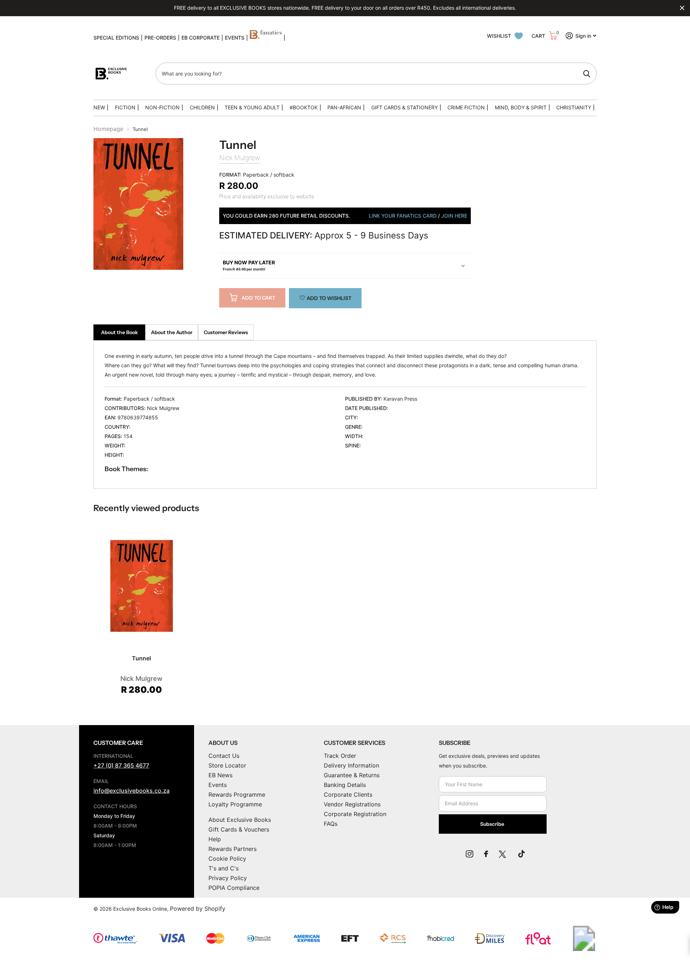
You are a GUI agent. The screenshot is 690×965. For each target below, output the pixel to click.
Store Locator (227, 765)
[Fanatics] (266, 38)
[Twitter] (503, 854)
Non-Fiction (162, 107)
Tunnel (141, 658)
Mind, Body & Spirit (521, 107)
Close (682, 8)
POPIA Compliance (233, 887)
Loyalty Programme (235, 804)
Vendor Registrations (352, 804)
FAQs (330, 823)
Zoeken (587, 74)
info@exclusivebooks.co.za (131, 790)
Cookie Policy (227, 858)
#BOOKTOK (304, 107)
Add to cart (258, 298)
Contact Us (223, 755)
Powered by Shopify (197, 908)
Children (202, 107)
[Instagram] (469, 854)
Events (217, 784)
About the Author (171, 332)
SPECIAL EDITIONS (116, 38)
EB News (220, 775)
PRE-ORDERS (160, 38)
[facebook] (486, 854)
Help (214, 839)
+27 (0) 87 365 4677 (121, 765)
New (99, 107)
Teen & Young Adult (252, 107)
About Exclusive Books (239, 819)
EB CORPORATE (200, 38)
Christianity (573, 107)
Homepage (108, 128)
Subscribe (492, 824)
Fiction (125, 107)
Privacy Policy (227, 878)
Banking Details (345, 784)
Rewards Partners (232, 848)
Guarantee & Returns (352, 775)
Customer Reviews (226, 332)
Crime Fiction (466, 107)
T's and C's (223, 868)
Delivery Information (351, 765)
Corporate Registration (355, 814)
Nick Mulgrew (239, 157)
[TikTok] (521, 854)
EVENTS (234, 38)
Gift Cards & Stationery (404, 107)
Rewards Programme (236, 794)
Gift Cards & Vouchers (238, 829)
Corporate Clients (348, 794)
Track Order (340, 755)
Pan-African (344, 107)
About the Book (119, 332)
